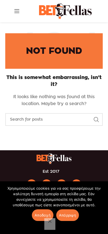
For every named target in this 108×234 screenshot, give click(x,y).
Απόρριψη (67, 215)
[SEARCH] (96, 119)
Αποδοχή (43, 215)
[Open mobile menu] (16, 11)
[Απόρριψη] (49, 224)
